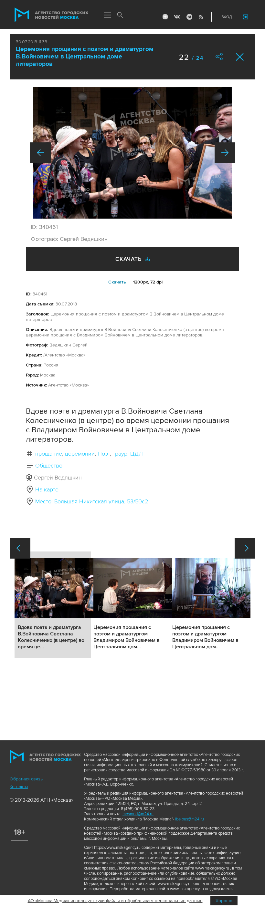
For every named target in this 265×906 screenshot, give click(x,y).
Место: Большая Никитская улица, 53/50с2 (91, 501)
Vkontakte (177, 17)
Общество (48, 465)
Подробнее (53, 604)
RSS (201, 17)
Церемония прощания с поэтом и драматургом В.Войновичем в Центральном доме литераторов (85, 57)
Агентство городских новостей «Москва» (51, 14)
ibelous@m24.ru (189, 819)
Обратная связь (26, 779)
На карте (46, 489)
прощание (48, 453)
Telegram (189, 17)
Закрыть (240, 57)
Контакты (19, 786)
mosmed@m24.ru (138, 814)
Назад (40, 152)
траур (120, 453)
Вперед (225, 152)
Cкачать (117, 282)
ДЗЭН (165, 17)
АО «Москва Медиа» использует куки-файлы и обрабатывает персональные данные (115, 900)
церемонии (80, 453)
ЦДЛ (136, 453)
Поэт (104, 453)
